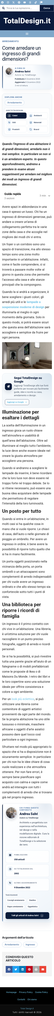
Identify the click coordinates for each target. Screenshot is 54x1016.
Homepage (11, 992)
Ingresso (30, 944)
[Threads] (30, 2)
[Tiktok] (35, 2)
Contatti (21, 999)
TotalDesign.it (27, 20)
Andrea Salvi (29, 814)
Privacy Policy (26, 992)
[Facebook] (2, 2)
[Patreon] (41, 2)
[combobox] (20, 8)
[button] (9, 969)
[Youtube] (24, 2)
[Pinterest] (19, 2)
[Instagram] (8, 2)
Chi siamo (32, 999)
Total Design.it (27, 1008)
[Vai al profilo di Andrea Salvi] (9, 71)
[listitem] (16, 116)
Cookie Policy (41, 992)
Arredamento (10, 41)
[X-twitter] (13, 2)
